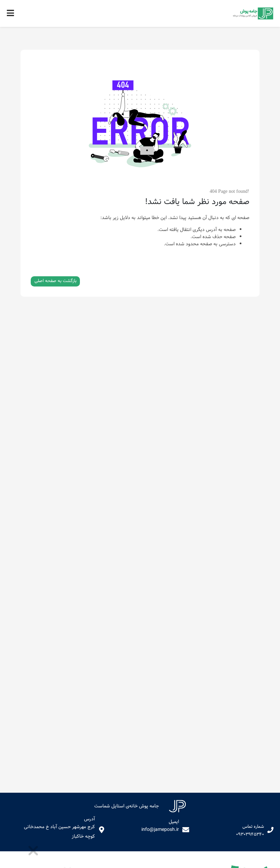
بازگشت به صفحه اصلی (55, 281)
